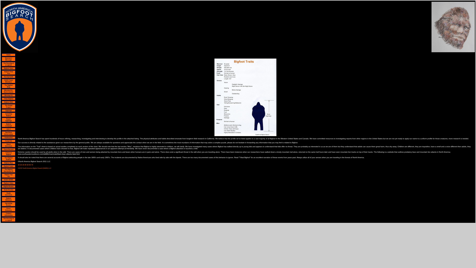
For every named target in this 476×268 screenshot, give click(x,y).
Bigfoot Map (8, 163)
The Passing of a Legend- (8, 64)
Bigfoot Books (9, 186)
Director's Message (8, 59)
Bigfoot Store (8, 68)
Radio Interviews (8, 194)
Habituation (9, 137)
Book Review (8, 190)
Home (8, 55)
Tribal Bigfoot (8, 99)
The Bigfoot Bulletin (9, 158)
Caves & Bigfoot (9, 153)
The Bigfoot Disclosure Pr (8, 170)
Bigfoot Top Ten (9, 175)
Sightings (8, 110)
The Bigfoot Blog (9, 86)
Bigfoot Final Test (8, 72)
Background (8, 77)
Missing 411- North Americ (8, 91)
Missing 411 (8, 95)
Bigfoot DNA (8, 102)
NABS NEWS (8, 180)
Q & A (9, 129)
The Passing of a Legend (8, 219)
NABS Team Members (8, 81)
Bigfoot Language (8, 125)
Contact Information (9, 214)
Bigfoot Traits (8, 166)
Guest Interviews (8, 145)
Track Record (8, 149)
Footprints (8, 141)
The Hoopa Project (8, 106)
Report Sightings (8, 120)
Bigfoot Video (8, 183)
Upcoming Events (8, 204)
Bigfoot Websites (8, 199)
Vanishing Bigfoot (8, 115)
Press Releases (8, 209)
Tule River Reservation (8, 133)
